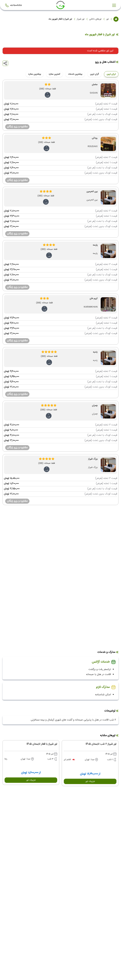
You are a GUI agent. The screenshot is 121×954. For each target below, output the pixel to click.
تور (107, 19)
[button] (90, 781)
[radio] (100, 72)
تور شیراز (80, 19)
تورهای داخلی (95, 19)
